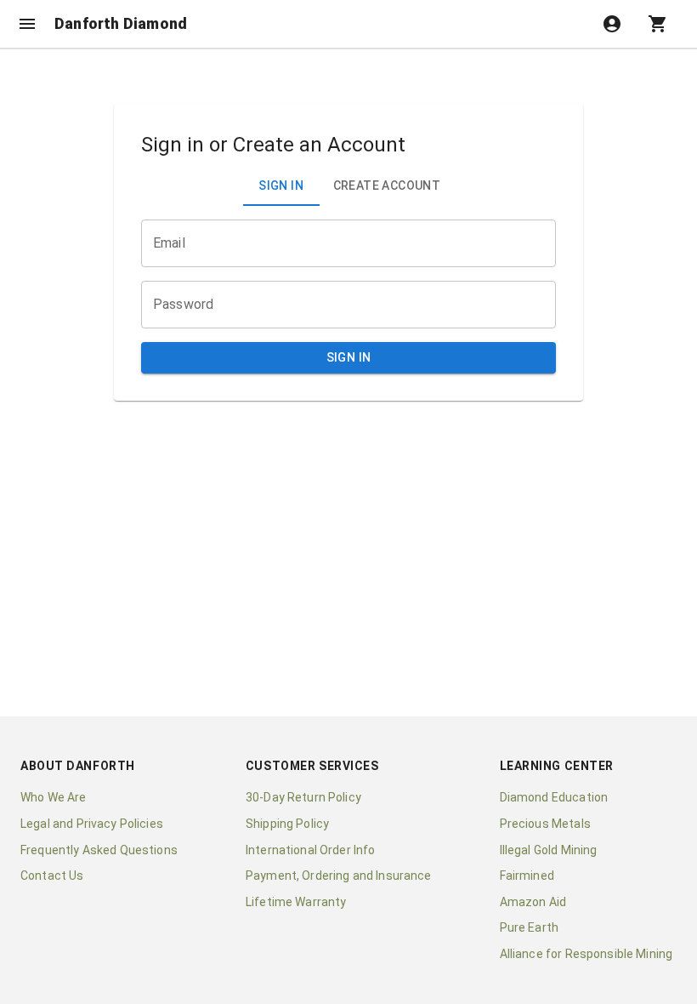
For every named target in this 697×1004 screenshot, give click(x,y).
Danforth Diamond (120, 23)
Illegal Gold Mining (549, 850)
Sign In (348, 357)
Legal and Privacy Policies (91, 823)
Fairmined (527, 875)
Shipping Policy (287, 823)
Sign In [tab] (280, 185)
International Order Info (311, 850)
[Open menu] (27, 24)
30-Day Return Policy (303, 797)
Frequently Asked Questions (99, 850)
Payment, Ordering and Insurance (339, 875)
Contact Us (52, 875)
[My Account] (612, 24)
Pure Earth (529, 927)
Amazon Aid (533, 902)
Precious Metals (545, 823)
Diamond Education (554, 797)
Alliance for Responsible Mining (586, 954)
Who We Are (53, 797)
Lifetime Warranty (296, 902)
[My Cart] (658, 24)
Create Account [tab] (387, 185)
